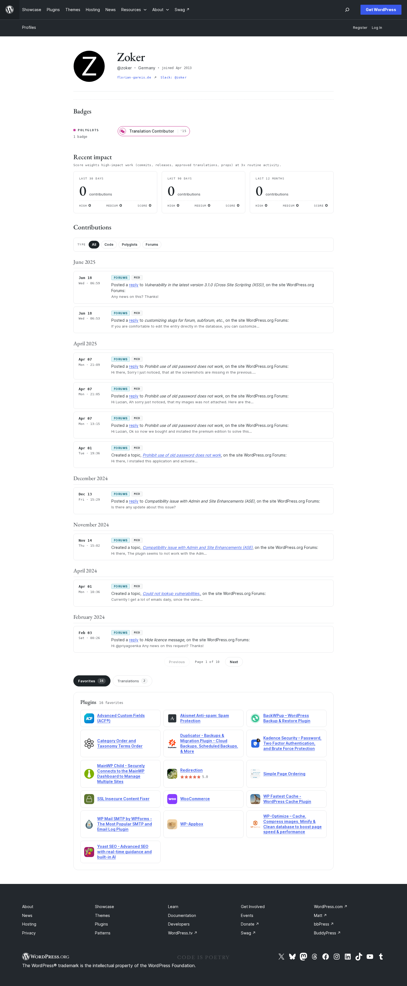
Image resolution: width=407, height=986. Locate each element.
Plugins (101, 924)
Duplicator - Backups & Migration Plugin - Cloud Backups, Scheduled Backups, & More (209, 743)
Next (234, 662)
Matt (320, 915)
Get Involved (253, 906)
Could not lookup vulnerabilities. (171, 593)
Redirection (191, 770)
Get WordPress (381, 9)
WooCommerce (195, 798)
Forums (152, 244)
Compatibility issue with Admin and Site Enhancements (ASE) (198, 547)
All (94, 244)
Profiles (29, 27)
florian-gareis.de (135, 77)
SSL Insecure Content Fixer (123, 798)
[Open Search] (347, 9)
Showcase (104, 906)
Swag (248, 933)
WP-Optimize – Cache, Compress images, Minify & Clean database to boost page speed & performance (292, 824)
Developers (179, 924)
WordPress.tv (182, 933)
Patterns (102, 933)
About (27, 906)
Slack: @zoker (174, 77)
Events (247, 915)
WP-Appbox (191, 824)
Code (109, 244)
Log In (377, 28)
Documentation (182, 915)
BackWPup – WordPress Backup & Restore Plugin (286, 718)
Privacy (29, 933)
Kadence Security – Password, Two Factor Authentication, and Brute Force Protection (292, 743)
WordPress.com (330, 906)
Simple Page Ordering (284, 773)
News (27, 915)
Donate (250, 924)
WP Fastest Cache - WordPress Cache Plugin (287, 799)
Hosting (29, 924)
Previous (177, 662)
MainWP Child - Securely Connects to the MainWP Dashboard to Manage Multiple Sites (121, 773)
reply (133, 284)
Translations (131, 681)
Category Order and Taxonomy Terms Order (120, 743)
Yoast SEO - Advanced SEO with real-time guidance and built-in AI (124, 851)
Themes (102, 915)
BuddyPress (327, 933)
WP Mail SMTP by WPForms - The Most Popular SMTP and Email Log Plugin (124, 824)
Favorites (91, 681)
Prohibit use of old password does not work (182, 455)
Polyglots (129, 244)
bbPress (324, 924)
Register (360, 28)
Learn (173, 906)
